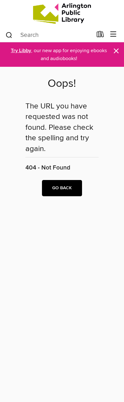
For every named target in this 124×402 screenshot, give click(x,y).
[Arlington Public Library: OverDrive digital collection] (62, 13)
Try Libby (21, 50)
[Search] (9, 35)
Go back (62, 188)
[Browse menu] (113, 34)
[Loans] (100, 35)
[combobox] (49, 35)
